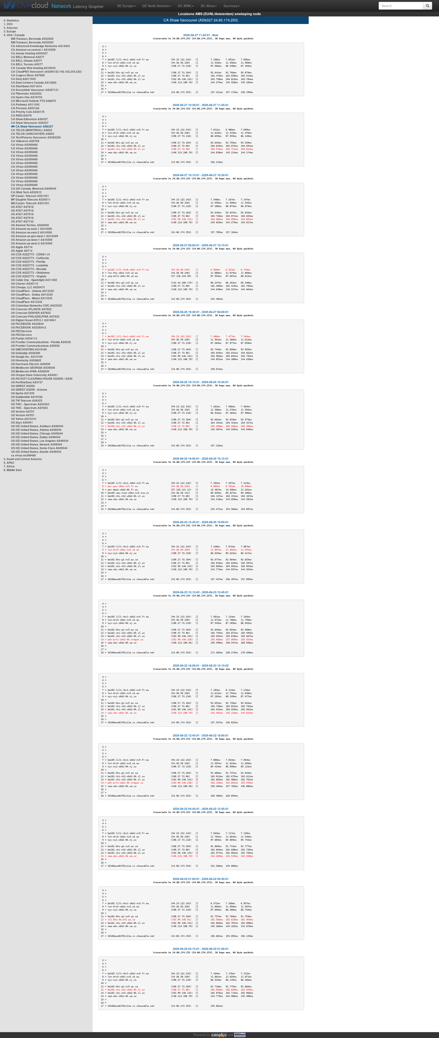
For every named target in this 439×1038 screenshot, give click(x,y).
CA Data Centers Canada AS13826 (33, 82)
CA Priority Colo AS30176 (28, 112)
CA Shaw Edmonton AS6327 (29, 119)
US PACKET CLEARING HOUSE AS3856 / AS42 (41, 378)
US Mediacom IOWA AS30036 (30, 371)
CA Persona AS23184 (25, 108)
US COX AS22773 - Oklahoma (30, 272)
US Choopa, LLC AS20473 (28, 287)
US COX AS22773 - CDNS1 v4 (30, 254)
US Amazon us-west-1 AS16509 (31, 240)
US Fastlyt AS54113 (24, 338)
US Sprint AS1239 (22, 393)
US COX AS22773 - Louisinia (29, 265)
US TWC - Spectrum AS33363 (30, 404)
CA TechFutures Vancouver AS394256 (36, 137)
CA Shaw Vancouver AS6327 (29, 123)
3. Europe (10, 31)
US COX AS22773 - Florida (28, 262)
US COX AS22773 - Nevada (28, 269)
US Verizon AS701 (23, 411)
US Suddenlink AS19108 (27, 397)
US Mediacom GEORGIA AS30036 (33, 367)
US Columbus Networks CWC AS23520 (36, 305)
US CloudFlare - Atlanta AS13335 (32, 291)
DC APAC (185, 5)
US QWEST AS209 (23, 386)
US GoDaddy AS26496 (25, 353)
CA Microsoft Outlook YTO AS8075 (33, 101)
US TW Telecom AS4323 (26, 400)
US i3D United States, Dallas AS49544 (35, 437)
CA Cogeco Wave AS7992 (28, 75)
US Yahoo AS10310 (23, 419)
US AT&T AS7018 (22, 207)
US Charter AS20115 (24, 283)
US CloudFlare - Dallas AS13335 (32, 294)
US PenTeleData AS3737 (27, 382)
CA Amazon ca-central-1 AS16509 (33, 50)
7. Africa (9, 466)
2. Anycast (11, 28)
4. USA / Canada (14, 35)
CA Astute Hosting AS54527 (29, 53)
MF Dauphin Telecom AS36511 (31, 199)
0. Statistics (11, 20)
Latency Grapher (77, 6)
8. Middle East (13, 470)
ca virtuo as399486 (23, 455)
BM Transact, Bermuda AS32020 (32, 39)
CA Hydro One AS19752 (26, 97)
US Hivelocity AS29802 (26, 360)
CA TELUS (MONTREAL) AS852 (31, 130)
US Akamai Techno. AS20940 (30, 225)
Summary (231, 5)
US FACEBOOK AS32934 (27, 324)
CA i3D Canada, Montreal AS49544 (33, 188)
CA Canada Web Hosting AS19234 (33, 68)
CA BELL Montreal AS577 (27, 57)
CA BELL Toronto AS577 (27, 64)
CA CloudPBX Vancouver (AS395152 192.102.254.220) (46, 71)
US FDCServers (21, 331)
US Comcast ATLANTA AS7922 (31, 309)
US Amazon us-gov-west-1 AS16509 (34, 236)
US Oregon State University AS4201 (34, 375)
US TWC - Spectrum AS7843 (29, 408)
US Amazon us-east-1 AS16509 (31, 229)
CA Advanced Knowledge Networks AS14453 (40, 46)
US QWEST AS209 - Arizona (29, 389)
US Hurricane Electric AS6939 (30, 364)
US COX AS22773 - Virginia (28, 276)
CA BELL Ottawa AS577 (26, 60)
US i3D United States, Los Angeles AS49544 (39, 441)
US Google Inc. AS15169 (27, 357)
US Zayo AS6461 (22, 422)
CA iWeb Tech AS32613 (26, 192)
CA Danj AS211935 (23, 79)
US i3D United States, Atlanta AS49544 (36, 430)
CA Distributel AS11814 (26, 86)
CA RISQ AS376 (21, 115)
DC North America (155, 5)
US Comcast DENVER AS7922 (31, 313)
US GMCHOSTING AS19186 (29, 349)
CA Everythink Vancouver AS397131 (35, 90)
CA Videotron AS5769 (25, 141)
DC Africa (207, 5)
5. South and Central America (23, 459)
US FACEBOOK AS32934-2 (28, 327)
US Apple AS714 (21, 247)
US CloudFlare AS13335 (26, 302)
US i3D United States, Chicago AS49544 (37, 433)
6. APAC (9, 463)
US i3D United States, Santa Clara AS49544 (39, 448)
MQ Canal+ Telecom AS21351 (30, 203)
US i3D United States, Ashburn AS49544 (37, 426)
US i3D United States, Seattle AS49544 (36, 452)
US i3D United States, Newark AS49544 (36, 444)
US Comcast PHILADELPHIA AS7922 (35, 316)
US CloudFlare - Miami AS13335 (31, 298)
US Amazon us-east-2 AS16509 (31, 232)
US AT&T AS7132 (22, 221)
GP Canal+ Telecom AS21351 (30, 196)
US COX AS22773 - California (30, 258)
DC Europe (125, 5)
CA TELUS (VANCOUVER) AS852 (32, 134)
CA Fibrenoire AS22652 (26, 93)
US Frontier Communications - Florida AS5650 (41, 342)
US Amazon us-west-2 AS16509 (31, 243)
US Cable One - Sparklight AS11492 (34, 280)
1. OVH (8, 24)
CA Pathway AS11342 (25, 104)
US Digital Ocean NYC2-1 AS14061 (33, 320)
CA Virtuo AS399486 (24, 145)
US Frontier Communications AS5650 (35, 346)
